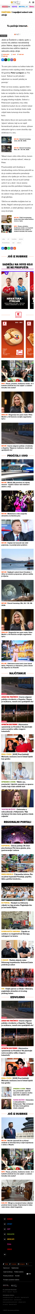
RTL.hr (5, 1292)
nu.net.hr (5, 1304)
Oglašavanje (15, 1268)
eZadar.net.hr (22, 1302)
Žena (9, 1244)
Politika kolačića (18, 1272)
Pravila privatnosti (8, 1276)
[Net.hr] (14, 1286)
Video (9, 1249)
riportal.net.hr (17, 1300)
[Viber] (11, 59)
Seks (3, 239)
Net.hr (21, 54)
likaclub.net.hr (13, 1304)
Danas (9, 1219)
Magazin (10, 1234)
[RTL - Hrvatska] (6, 1286)
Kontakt (17, 1276)
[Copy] (14, 59)
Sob (13, 243)
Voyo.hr (15, 1292)
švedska (14, 239)
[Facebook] (2, 59)
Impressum (6, 1268)
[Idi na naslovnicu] (16, 4)
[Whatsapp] (8, 59)
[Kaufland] (17, 314)
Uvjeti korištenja (8, 1272)
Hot (8, 1229)
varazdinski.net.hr (8, 1300)
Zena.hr (9, 1292)
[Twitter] (5, 59)
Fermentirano (6, 243)
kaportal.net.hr (25, 1297)
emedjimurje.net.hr (8, 1297)
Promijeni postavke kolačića (11, 1280)
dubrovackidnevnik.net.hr (10, 1302)
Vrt (8, 239)
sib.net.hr (17, 1297)
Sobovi (19, 243)
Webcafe (10, 1239)
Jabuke (21, 239)
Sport (9, 1224)
